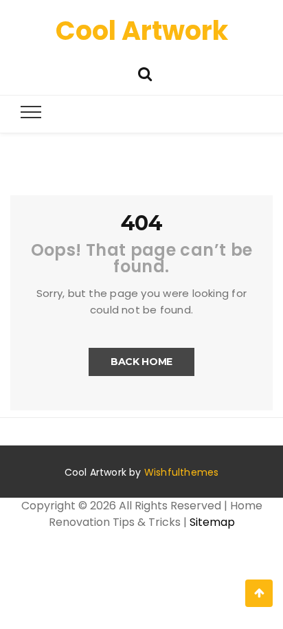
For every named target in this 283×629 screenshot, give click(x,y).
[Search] (145, 72)
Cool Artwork (142, 30)
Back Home (141, 361)
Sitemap (212, 522)
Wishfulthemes (181, 472)
